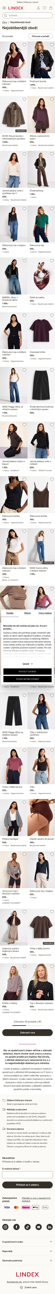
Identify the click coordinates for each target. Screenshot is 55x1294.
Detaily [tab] (27, 613)
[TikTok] (27, 1227)
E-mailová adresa (11, 1168)
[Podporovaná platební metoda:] (27, 1207)
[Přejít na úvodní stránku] (15, 8)
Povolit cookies (27, 671)
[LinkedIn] (50, 1227)
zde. (42, 656)
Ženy (4, 22)
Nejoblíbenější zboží (20, 22)
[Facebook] (16, 1227)
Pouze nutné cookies (27, 679)
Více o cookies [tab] (44, 613)
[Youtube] (39, 1227)
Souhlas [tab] (9, 613)
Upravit (26, 663)
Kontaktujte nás (14, 1282)
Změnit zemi (31, 1287)
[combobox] (27, 15)
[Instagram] (5, 1227)
